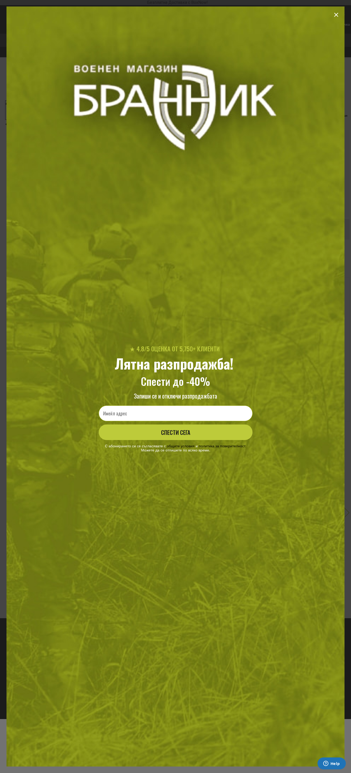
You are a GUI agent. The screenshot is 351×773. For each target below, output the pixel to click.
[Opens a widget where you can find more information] (331, 763)
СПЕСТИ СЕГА (175, 432)
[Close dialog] (336, 15)
